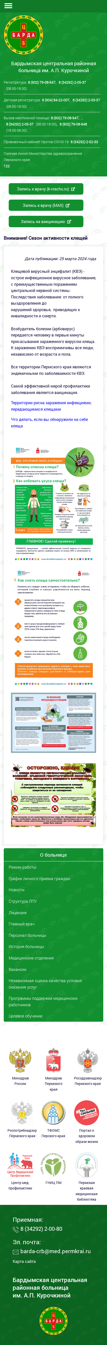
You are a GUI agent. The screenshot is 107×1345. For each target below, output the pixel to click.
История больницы (26, 946)
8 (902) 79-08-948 (73, 124)
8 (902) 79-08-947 (41, 82)
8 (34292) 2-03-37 (86, 100)
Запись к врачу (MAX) (43, 205)
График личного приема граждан (39, 878)
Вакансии (17, 969)
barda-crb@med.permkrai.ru (55, 1251)
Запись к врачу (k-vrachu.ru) (43, 188)
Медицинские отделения (31, 957)
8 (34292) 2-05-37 (72, 82)
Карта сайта (24, 1261)
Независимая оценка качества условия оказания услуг (45, 984)
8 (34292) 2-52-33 (84, 141)
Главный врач (22, 923)
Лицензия (18, 912)
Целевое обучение (25, 1015)
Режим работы (22, 867)
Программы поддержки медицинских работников (43, 1001)
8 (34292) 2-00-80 (41, 1228)
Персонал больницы (27, 935)
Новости (16, 889)
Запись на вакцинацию (43, 221)
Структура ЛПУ (23, 901)
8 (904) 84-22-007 (55, 100)
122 (7, 166)
